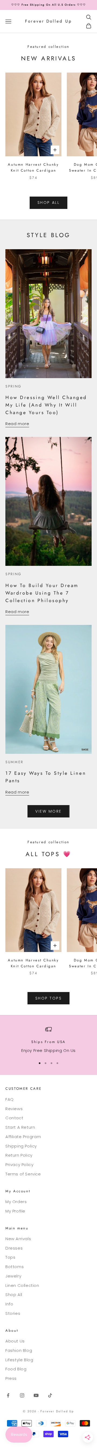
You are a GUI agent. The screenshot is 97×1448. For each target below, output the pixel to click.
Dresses (14, 1248)
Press (11, 1378)
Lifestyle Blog (19, 1360)
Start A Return (20, 1127)
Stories (12, 1313)
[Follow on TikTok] (50, 1395)
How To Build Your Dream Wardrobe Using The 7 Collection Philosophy (42, 593)
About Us (15, 1341)
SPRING (13, 386)
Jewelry (13, 1276)
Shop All (13, 1294)
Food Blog (15, 1369)
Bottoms (14, 1266)
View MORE (48, 811)
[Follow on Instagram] (22, 1395)
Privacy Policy (19, 1164)
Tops (10, 1257)
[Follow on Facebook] (8, 1395)
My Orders (16, 1201)
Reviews (14, 1109)
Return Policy (19, 1155)
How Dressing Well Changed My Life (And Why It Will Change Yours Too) (46, 405)
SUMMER (14, 762)
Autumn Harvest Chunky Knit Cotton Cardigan (33, 167)
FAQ (9, 1099)
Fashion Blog (18, 1350)
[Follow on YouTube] (36, 1395)
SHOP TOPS (48, 998)
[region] (48, 1040)
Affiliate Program (23, 1136)
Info (9, 1304)
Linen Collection (22, 1285)
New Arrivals (18, 1238)
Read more (17, 423)
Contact (14, 1118)
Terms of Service (23, 1174)
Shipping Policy (21, 1146)
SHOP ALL (48, 202)
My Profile (15, 1211)
